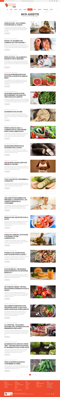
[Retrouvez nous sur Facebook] (50, 1)
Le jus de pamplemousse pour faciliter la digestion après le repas (15, 76)
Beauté (15, 9)
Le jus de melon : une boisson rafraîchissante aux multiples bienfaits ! (16, 270)
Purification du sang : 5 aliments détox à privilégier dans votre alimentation (15, 129)
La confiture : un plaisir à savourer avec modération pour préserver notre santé (16, 326)
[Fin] (39, 375)
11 (35, 374)
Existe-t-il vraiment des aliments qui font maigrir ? (15, 41)
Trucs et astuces (39, 385)
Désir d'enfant (17, 383)
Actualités (28, 383)
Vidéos (27, 387)
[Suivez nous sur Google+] (52, 1)
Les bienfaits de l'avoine (13, 112)
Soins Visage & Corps (8, 384)
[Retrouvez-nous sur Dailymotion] (59, 1)
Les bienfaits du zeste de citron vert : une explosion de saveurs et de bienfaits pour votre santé (16, 345)
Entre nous (45, 9)
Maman (25, 9)
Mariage (39, 9)
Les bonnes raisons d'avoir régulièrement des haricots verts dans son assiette (15, 95)
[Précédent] (22, 375)
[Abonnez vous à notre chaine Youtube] (57, 1)
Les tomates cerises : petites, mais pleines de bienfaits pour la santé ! (16, 288)
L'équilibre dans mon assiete (40, 384)
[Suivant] (37, 375)
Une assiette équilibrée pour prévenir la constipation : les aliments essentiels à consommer (15, 200)
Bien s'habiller (49, 384)
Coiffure (6, 387)
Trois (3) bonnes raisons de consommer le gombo (14, 363)
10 (33, 374)
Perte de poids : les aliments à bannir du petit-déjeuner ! (15, 58)
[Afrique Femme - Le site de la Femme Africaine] (10, 5)
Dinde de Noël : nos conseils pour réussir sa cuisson (15, 24)
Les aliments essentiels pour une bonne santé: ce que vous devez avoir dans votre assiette (16, 307)
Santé (34, 9)
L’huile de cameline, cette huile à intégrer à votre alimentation (16, 236)
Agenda (27, 388)
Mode (20, 9)
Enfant (16, 387)
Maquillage (6, 383)
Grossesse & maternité (19, 384)
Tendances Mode (50, 383)
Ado (15, 388)
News (11, 9)
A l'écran (27, 384)
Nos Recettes (38, 386)
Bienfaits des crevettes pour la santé (16, 218)
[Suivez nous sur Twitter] (54, 1)
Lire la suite (7, 33)
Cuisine (29, 9)
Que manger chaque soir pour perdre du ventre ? (15, 163)
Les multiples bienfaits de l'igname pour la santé (14, 147)
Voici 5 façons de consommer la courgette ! (16, 180)
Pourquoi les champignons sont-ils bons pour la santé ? (15, 253)
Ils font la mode (50, 387)
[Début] (20, 375)
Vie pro (51, 9)
